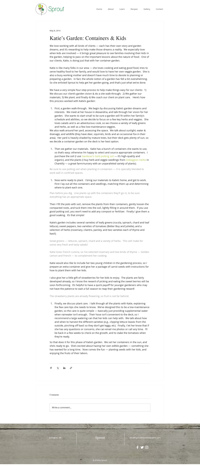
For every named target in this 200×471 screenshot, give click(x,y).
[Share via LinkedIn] (64, 368)
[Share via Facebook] (51, 368)
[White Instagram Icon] (147, 447)
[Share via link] (71, 368)
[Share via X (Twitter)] (57, 368)
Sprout (100, 437)
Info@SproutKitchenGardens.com (145, 437)
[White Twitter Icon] (142, 447)
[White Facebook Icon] (137, 447)
